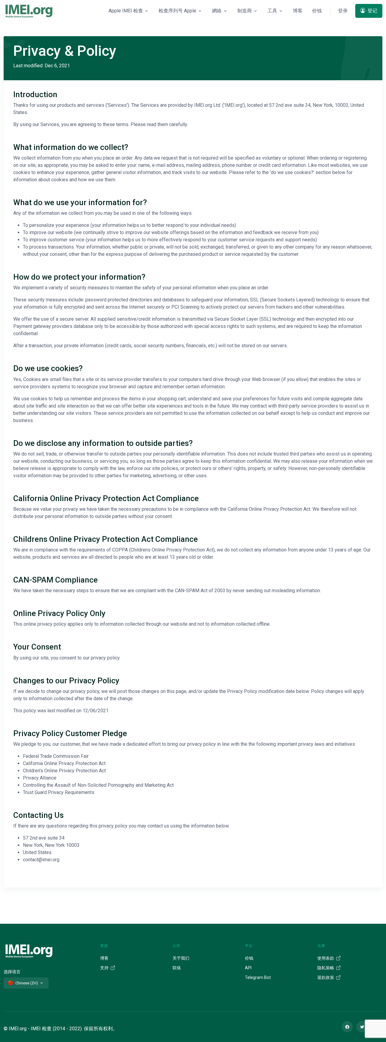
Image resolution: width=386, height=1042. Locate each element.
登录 (343, 11)
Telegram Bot (258, 977)
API (248, 967)
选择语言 (12, 971)
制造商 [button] (244, 11)
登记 (371, 11)
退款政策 (326, 977)
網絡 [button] (217, 11)
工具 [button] (272, 11)
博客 (297, 11)
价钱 (317, 11)
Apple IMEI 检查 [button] (126, 11)
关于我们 (180, 958)
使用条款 (326, 958)
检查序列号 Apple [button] (177, 11)
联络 (176, 967)
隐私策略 (326, 967)
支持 (104, 967)
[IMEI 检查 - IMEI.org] (29, 10)
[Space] (29, 950)
